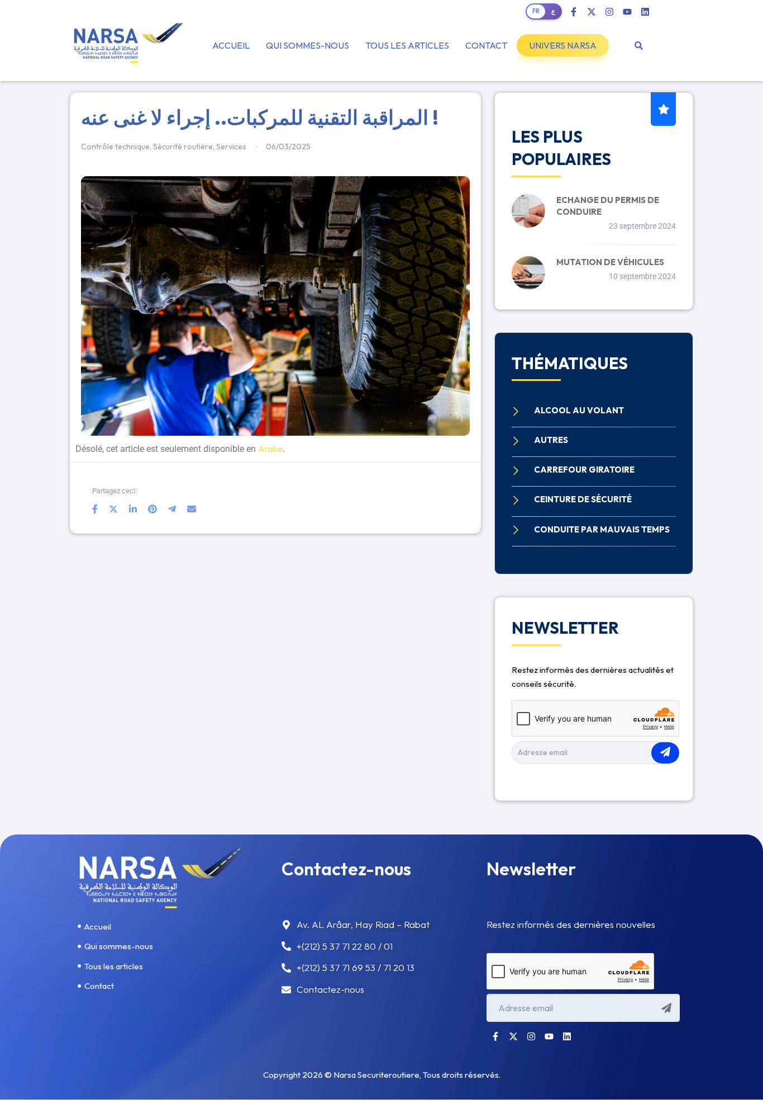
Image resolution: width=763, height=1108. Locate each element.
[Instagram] (609, 12)
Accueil (231, 45)
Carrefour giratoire (584, 469)
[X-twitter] (591, 12)
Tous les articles (407, 45)
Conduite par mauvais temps (602, 529)
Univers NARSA (563, 45)
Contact (486, 45)
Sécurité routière (183, 147)
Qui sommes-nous (307, 45)
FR (536, 11)
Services (231, 147)
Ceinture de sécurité (583, 499)
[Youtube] (627, 12)
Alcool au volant (579, 410)
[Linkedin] (645, 12)
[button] (563, 45)
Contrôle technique (115, 147)
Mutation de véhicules (610, 262)
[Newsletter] (665, 752)
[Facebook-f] (574, 12)
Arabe (270, 448)
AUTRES (551, 440)
